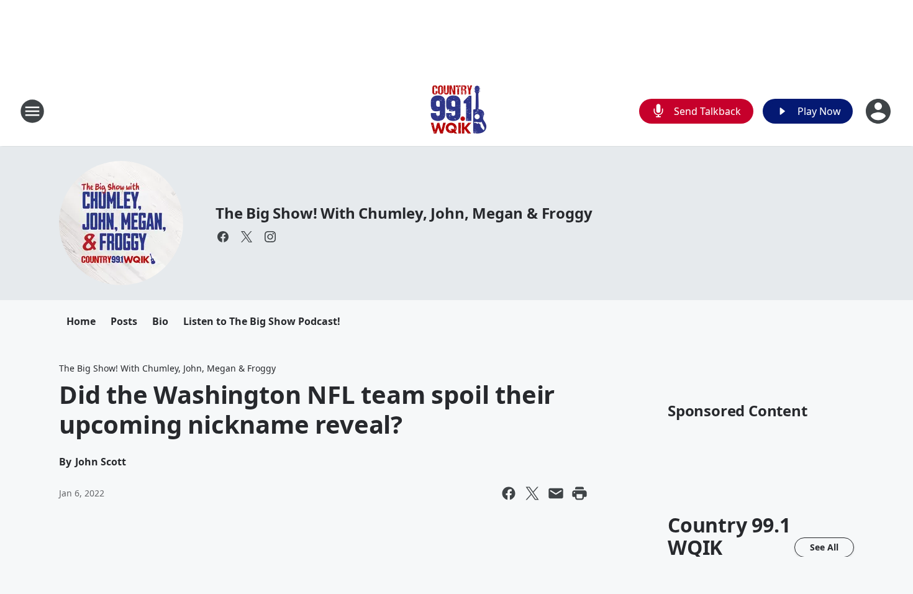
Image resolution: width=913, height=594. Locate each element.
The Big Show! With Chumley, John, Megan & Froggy (404, 213)
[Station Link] (456, 111)
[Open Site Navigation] (32, 111)
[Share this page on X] (532, 493)
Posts (124, 321)
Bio (160, 321)
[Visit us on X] (246, 236)
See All (824, 547)
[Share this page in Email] (556, 493)
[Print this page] (579, 493)
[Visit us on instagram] (270, 236)
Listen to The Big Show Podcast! (261, 321)
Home (81, 321)
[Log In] (879, 111)
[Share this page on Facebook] (508, 493)
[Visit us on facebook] (223, 236)
